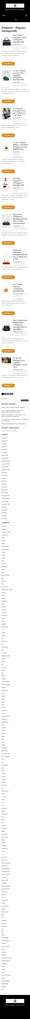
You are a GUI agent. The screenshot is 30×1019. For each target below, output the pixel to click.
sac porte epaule (6, 886)
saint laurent (5, 900)
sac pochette (5, 880)
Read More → (8, 63)
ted (2, 917)
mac (3, 762)
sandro (3, 903)
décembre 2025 (6, 461)
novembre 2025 (6, 464)
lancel (3, 736)
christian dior (5, 627)
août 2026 (4, 438)
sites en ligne (5, 911)
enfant (3, 658)
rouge (3, 851)
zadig (3, 978)
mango (3, 773)
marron (3, 782)
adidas (3, 543)
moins (3, 794)
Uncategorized (16, 155)
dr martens (4, 653)
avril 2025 (4, 484)
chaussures (4, 615)
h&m (3, 704)
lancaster (15, 47)
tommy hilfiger (5, 937)
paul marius (5, 814)
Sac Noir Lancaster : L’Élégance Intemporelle (18, 181)
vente (3, 949)
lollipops (4, 745)
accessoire (4, 529)
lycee (3, 759)
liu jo (3, 742)
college (3, 632)
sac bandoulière (22, 335)
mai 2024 (4, 515)
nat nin (3, 799)
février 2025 (5, 489)
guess (3, 701)
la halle (3, 727)
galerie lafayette (6, 681)
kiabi (3, 724)
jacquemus (4, 719)
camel (3, 604)
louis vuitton (5, 750)
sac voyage (4, 891)
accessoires (5, 535)
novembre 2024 (6, 498)
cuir (22, 119)
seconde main (5, 906)
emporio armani (6, 655)
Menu (4, 15)
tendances (4, 926)
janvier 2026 (5, 458)
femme (23, 46)
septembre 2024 (6, 504)
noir (18, 85)
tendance (4, 923)
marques (4, 230)
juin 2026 (4, 443)
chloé (3, 621)
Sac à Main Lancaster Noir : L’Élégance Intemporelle (20, 38)
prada (3, 840)
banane (3, 563)
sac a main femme (6, 863)
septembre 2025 (6, 469)
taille (3, 914)
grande (3, 696)
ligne (3, 739)
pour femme (5, 834)
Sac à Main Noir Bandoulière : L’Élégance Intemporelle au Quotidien (20, 324)
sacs (20, 121)
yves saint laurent (6, 975)
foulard (3, 676)
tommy (3, 934)
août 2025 (4, 472)
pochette (4, 825)
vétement (4, 955)
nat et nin (25, 265)
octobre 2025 (5, 466)
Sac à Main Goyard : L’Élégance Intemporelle (18, 287)
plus (3, 822)
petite (3, 819)
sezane (3, 909)
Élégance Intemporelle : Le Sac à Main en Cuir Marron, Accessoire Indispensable (13, 415)
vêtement (4, 952)
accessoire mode (6, 532)
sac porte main (5, 888)
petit (3, 817)
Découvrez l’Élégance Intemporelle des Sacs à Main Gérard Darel (20, 218)
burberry (4, 592)
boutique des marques (7, 589)
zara (3, 989)
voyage (3, 969)
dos (2, 650)
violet (3, 966)
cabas (3, 595)
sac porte (4, 883)
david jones (4, 641)
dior (3, 644)
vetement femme (6, 960)
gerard (23, 227)
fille (2, 673)
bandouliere (5, 566)
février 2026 (5, 455)
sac (7, 230)
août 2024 (4, 507)
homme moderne (6, 716)
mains (3, 770)
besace (3, 569)
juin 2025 (4, 478)
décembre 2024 (6, 495)
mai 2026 (4, 446)
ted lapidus (4, 920)
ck (2, 630)
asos (3, 560)
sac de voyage (5, 874)
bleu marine (5, 586)
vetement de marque (7, 957)
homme (3, 713)
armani (3, 558)
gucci (3, 699)
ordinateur (4, 808)
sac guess (4, 877)
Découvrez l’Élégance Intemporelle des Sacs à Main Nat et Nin (20, 254)
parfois (3, 811)
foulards (4, 678)
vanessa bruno (5, 946)
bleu (3, 583)
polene (3, 831)
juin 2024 (4, 512)
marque (25, 229)
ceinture (4, 609)
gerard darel (16, 229)
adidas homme (5, 549)
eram (3, 661)
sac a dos (4, 857)
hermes (3, 707)
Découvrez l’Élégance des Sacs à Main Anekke (13, 423)
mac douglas (5, 765)
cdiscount (4, 606)
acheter (3, 540)
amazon (4, 552)
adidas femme (5, 546)
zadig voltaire (5, 983)
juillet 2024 (4, 510)
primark (3, 842)
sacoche (4, 894)
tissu (3, 929)
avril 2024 (4, 518)
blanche (4, 581)
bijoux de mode (5, 575)
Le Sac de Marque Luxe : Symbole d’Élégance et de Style (20, 362)
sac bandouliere (6, 868)
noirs (3, 805)
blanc (3, 578)
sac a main (21, 47)
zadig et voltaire (6, 981)
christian (4, 624)
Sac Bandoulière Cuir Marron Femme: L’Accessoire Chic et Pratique (15, 420)
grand (3, 693)
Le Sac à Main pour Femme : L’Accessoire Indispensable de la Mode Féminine (12, 411)
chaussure (4, 612)
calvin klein (4, 601)
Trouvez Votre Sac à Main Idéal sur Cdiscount (13, 407)
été (2, 664)
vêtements (4, 963)
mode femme (5, 791)
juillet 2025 (4, 475)
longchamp (4, 747)
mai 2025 (4, 481)
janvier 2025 (5, 492)
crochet (3, 635)
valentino (4, 943)
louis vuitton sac (6, 753)
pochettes (4, 828)
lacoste (15, 85)
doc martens (5, 647)
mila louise (4, 785)
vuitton (3, 972)
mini (3, 788)
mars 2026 (4, 452)
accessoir (4, 526)
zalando (4, 986)
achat (3, 537)
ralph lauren (5, 848)
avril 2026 (4, 449)
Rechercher (5, 398)
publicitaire (4, 845)
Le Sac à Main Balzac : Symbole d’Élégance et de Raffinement (20, 145)
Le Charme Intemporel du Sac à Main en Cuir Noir (19, 111)
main (14, 121)
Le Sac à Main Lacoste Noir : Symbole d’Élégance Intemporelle (19, 75)
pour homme (5, 837)
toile (3, 932)
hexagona (4, 710)
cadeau (3, 598)
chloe (3, 618)
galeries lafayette (6, 684)
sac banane (5, 865)
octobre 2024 (5, 501)
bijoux (3, 572)
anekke (3, 555)
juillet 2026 (4, 441)
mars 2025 (4, 487)
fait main (4, 667)
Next (11, 394)
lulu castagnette (6, 756)
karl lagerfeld (5, 722)
